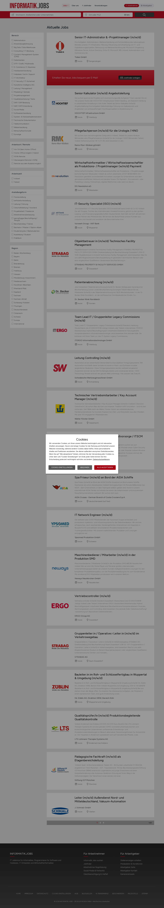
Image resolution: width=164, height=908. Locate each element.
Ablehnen (84, 467)
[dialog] (82, 454)
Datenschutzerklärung (101, 459)
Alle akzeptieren (105, 467)
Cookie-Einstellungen (61, 467)
